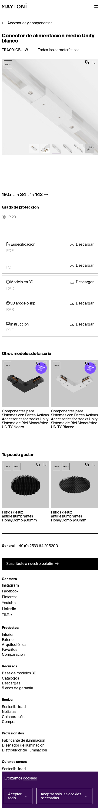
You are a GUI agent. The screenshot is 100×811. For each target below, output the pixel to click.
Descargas (11, 683)
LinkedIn (9, 609)
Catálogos (10, 678)
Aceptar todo (15, 796)
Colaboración (13, 717)
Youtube (9, 603)
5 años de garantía (17, 688)
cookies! (30, 778)
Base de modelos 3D (19, 673)
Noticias (9, 711)
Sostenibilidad (14, 707)
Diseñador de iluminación (23, 745)
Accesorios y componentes (29, 23)
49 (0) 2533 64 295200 (38, 546)
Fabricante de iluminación (23, 740)
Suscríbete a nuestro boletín (29, 563)
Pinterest (9, 597)
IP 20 (11, 217)
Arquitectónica (14, 644)
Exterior (8, 639)
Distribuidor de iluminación (24, 750)
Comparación (13, 654)
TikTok (7, 615)
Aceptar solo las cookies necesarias (61, 796)
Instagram (10, 585)
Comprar (9, 721)
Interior (8, 634)
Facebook (10, 591)
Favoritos (9, 649)
